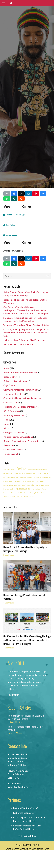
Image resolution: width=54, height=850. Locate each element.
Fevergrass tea (41, 477)
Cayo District (9, 385)
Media (6, 419)
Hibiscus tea (17, 485)
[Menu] (4, 3)
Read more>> (14, 694)
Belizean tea (14, 473)
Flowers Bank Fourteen (24, 481)
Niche (14, 235)
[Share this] (14, 193)
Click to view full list (27, 836)
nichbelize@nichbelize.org (20, 787)
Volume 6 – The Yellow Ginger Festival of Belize (26, 325)
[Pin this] (35, 193)
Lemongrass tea (44, 485)
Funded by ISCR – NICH (27, 845)
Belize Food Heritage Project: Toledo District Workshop (24, 597)
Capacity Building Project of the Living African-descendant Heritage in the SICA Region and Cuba (26, 332)
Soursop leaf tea (35, 493)
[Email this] (6, 193)
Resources (8, 445)
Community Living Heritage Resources (22, 398)
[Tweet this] (21, 193)
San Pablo (27, 493)
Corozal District (11, 402)
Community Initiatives (14, 394)
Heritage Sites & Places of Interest (20, 406)
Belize (21, 468)
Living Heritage (20, 488)
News (6, 423)
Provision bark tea (17, 493)
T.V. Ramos (44, 493)
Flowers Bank (13, 481)
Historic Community (28, 485)
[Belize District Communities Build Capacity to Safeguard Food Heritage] (27, 514)
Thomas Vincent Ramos (10, 497)
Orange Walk (41, 489)
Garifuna (35, 481)
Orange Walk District (13, 432)
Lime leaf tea (7, 489)
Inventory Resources (13, 415)
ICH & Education (11, 411)
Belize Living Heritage (35, 473)
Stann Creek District (13, 449)
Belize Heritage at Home (15, 381)
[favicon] (11, 3)
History (36, 485)
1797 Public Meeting (9, 469)
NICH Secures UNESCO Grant (18, 344)
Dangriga (18, 477)
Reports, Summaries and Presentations (22, 441)
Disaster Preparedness (28, 477)
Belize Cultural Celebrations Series (20, 372)
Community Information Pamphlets (20, 389)
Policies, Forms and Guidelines (18, 436)
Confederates (10, 477)
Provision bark (7, 493)
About (8, 235)
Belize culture (23, 473)
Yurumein (30, 497)
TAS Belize (10, 225)
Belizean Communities (34, 469)
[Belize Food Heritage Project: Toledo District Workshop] (27, 562)
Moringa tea (33, 489)
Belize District (10, 376)
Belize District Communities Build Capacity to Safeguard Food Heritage (25, 549)
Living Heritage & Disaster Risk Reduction (24, 340)
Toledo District (10, 453)
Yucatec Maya (22, 497)
